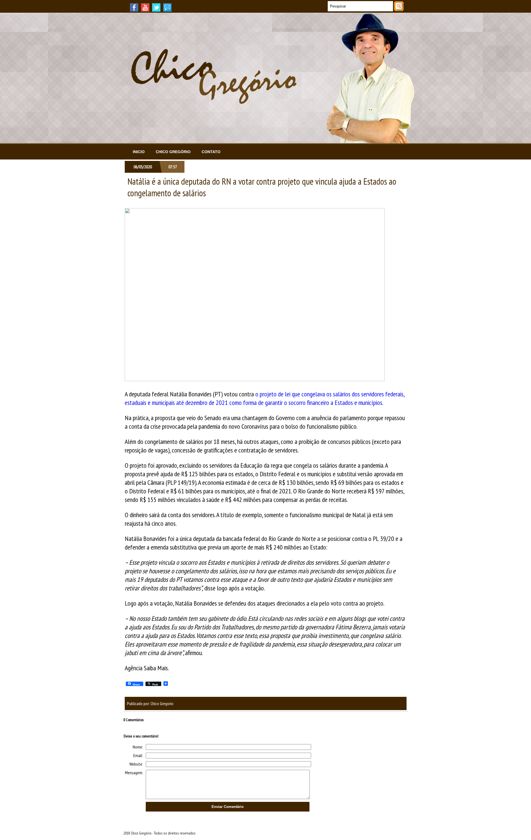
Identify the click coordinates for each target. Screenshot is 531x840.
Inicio (139, 152)
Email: (138, 755)
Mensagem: (134, 772)
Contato (211, 152)
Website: (136, 764)
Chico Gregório (173, 152)
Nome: (138, 747)
